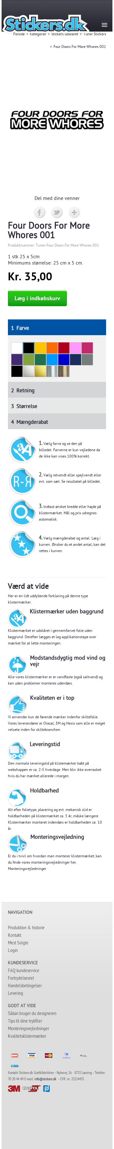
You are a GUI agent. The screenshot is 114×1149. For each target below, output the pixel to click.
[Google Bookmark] (74, 213)
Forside (19, 34)
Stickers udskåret (64, 34)
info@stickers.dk (45, 1079)
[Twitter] (57, 213)
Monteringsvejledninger (27, 869)
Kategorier (38, 34)
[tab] (57, 327)
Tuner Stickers (94, 34)
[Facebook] (40, 213)
